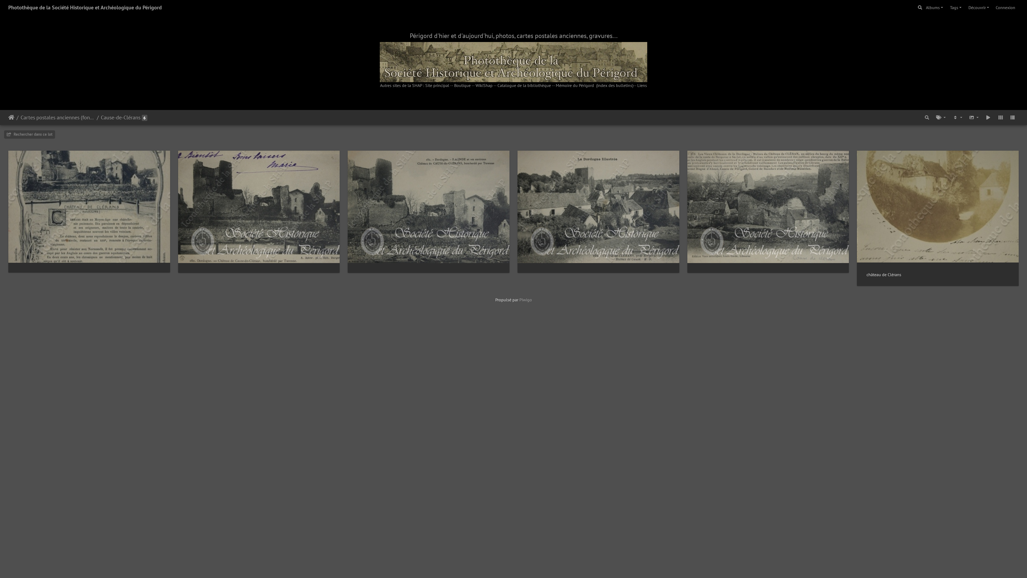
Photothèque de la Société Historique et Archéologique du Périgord (85, 7)
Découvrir (977, 7)
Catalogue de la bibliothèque (524, 85)
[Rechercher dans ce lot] (927, 117)
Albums (933, 7)
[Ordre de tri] (957, 117)
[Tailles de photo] (974, 117)
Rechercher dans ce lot (32, 134)
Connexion (1005, 7)
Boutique (462, 85)
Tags (954, 7)
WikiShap (484, 85)
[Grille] (1000, 117)
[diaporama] (988, 117)
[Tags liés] (941, 117)
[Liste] (1012, 117)
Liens (642, 85)
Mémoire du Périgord (575, 85)
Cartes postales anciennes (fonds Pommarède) (58, 117)
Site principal (437, 85)
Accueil (11, 117)
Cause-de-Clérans (120, 117)
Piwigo (525, 299)
